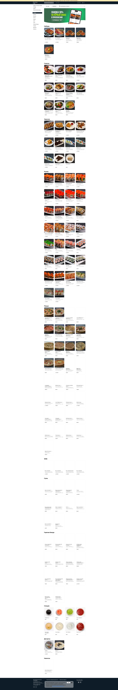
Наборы (34, 12)
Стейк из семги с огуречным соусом (80, 562)
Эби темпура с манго (80, 281)
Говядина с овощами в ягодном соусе (80, 579)
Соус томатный (79, 617)
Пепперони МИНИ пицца (47, 335)
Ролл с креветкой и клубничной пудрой (58, 217)
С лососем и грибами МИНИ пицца (69, 318)
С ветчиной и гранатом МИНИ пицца (48, 318)
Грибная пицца (47, 435)
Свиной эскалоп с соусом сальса (58, 597)
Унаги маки (46, 265)
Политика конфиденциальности (52, 679)
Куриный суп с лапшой (57, 524)
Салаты (34, 14)
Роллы (34, 17)
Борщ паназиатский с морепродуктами (48, 507)
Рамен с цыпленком (80, 507)
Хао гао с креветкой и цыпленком (48, 545)
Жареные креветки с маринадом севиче (69, 579)
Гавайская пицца (68, 435)
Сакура (78, 233)
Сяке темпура (57, 298)
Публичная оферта (63, 679)
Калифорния (57, 199)
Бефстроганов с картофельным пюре (47, 597)
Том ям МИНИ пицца (80, 317)
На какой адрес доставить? (65, 6)
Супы (34, 22)
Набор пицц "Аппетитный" (79, 38)
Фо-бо (67, 507)
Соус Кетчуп (78, 632)
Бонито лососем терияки (49, 233)
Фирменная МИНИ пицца (59, 368)
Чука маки (67, 265)
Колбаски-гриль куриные (58, 562)
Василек (67, 233)
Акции (34, 8)
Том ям (78, 490)
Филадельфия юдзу (80, 183)
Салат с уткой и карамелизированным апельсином (48, 76)
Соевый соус (47, 617)
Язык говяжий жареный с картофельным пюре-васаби (59, 579)
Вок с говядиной (79, 470)
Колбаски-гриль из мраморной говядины (79, 545)
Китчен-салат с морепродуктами (69, 76)
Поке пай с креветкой (67, 111)
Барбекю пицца (57, 385)
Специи (34, 25)
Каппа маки (78, 265)
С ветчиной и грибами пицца (58, 419)
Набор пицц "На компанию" (47, 55)
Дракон (67, 216)
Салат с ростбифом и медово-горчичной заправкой (69, 94)
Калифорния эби (68, 199)
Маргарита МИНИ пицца (68, 352)
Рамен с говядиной (58, 507)
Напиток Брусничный (48, 670)
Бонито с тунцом (79, 216)
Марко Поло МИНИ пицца (79, 369)
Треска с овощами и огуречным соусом (69, 562)
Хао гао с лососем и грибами (69, 545)
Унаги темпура (47, 298)
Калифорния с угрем (80, 199)
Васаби (67, 617)
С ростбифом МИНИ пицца (79, 335)
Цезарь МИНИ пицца (58, 334)
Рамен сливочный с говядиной (69, 490)
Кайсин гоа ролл (47, 249)
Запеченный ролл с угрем (49, 281)
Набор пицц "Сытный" (68, 38)
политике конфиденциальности (58, 686)
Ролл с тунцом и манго (47, 200)
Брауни (56, 650)
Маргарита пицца (79, 418)
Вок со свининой (47, 470)
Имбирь (56, 617)
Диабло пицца (79, 402)
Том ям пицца (57, 435)
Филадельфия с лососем (49, 183)
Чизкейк (46, 650)
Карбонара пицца (69, 418)
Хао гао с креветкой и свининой (58, 545)
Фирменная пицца (48, 402)
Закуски (34, 16)
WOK (34, 20)
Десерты (34, 27)
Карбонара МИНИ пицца (68, 369)
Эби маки (56, 265)
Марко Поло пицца (48, 451)
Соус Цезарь (57, 632)
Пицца (34, 19)
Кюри (56, 249)
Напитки (34, 29)
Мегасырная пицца (80, 385)
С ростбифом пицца (58, 402)
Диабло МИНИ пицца (48, 368)
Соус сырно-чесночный (47, 632)
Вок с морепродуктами (69, 470)
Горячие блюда (36, 24)
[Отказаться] (71, 682)
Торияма (46, 216)
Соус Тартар (68, 632)
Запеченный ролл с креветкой (58, 282)
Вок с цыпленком (58, 470)
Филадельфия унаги (58, 183)
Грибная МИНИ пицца (80, 351)
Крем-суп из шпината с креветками (58, 490)
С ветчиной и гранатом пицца (47, 419)
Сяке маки (78, 249)
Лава (67, 249)
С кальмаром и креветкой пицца (48, 386)
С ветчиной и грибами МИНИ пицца (69, 335)
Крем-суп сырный (47, 490)
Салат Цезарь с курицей (47, 93)
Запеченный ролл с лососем (68, 282)
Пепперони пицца (69, 402)
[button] (45, 16)
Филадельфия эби (69, 183)
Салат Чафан (79, 75)
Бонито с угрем (57, 233)
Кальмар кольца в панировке (58, 131)
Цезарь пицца (79, 435)
